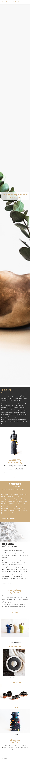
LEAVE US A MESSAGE (8, 518)
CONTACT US (7, 583)
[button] (28, 2)
